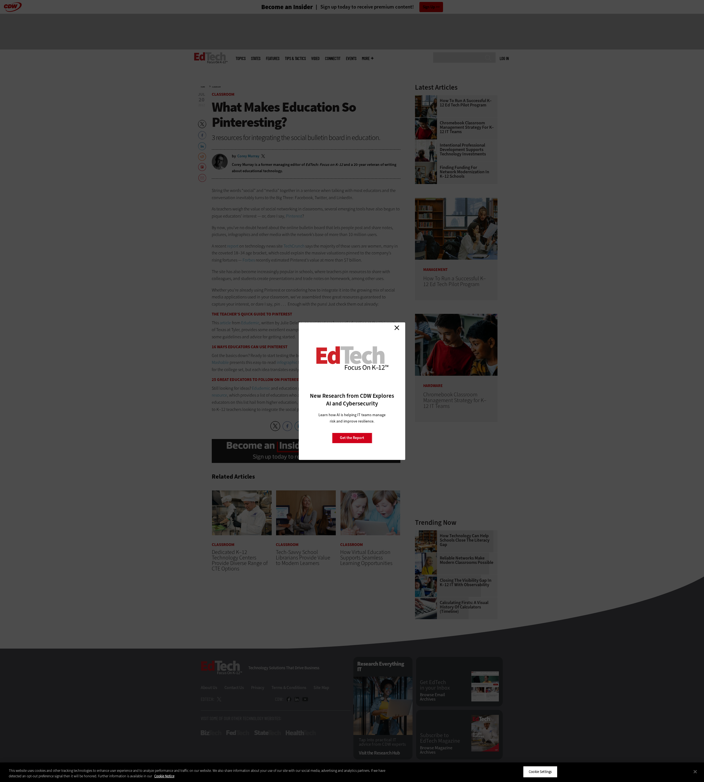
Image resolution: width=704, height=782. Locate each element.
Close (397, 328)
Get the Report (352, 437)
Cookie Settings (540, 771)
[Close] (695, 771)
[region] (352, 772)
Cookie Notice (164, 776)
